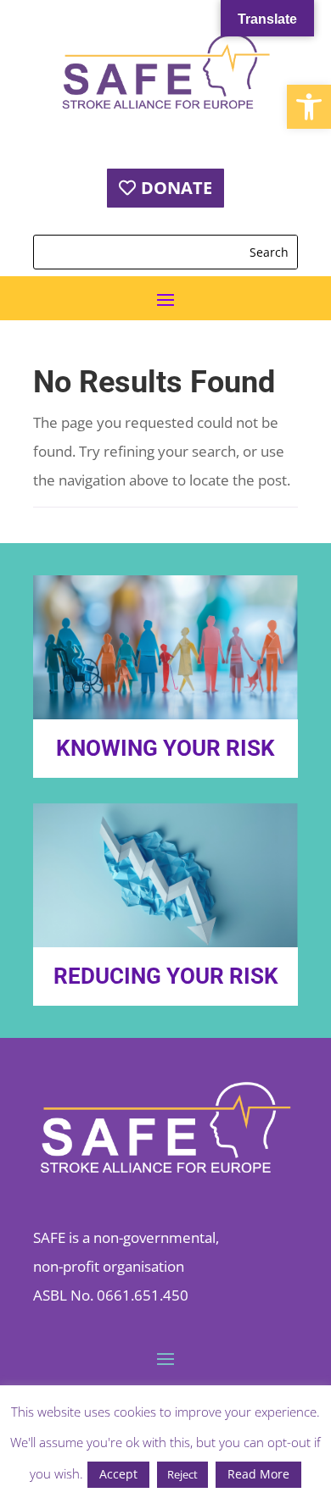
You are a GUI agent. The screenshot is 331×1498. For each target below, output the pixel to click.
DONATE (176, 187)
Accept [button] (118, 1474)
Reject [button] (182, 1474)
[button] (309, 107)
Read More (258, 1474)
